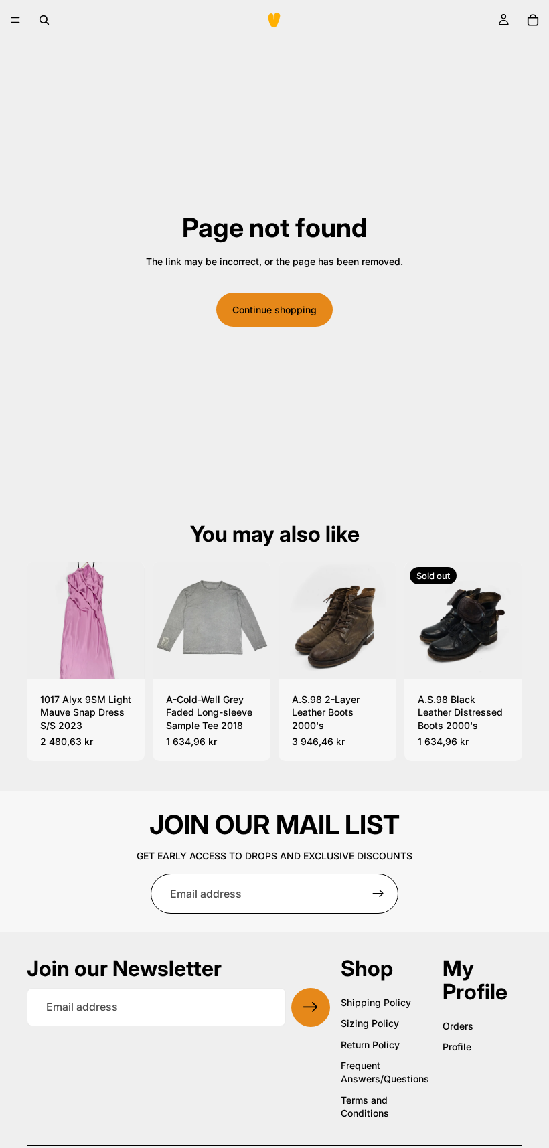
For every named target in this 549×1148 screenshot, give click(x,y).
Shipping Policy (376, 1002)
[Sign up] (378, 894)
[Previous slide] (41, 620)
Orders (458, 1026)
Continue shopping (274, 309)
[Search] (44, 20)
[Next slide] (130, 620)
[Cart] (533, 20)
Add (135, 658)
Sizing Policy (370, 1023)
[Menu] (15, 20)
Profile (457, 1046)
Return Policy (370, 1044)
